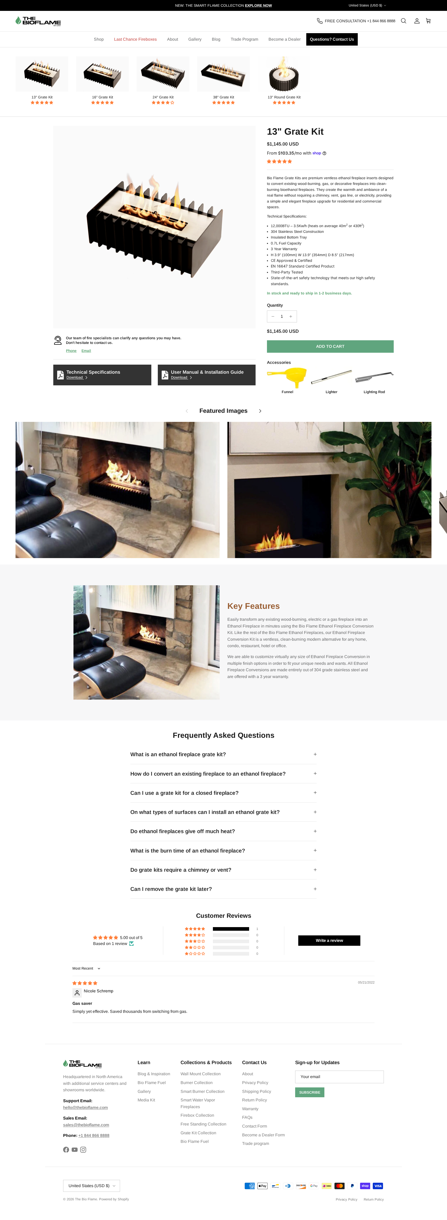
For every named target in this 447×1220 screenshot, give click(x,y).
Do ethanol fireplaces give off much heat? (182, 831)
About (172, 39)
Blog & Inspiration (154, 1074)
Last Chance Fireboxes (135, 39)
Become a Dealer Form (263, 1135)
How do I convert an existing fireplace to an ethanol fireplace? (208, 774)
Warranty (250, 1109)
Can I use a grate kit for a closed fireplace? (184, 793)
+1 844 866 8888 (93, 1135)
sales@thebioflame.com (86, 1125)
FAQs (247, 1117)
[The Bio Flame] (38, 21)
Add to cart (330, 346)
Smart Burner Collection (203, 1091)
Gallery (195, 39)
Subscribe (309, 1092)
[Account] (416, 21)
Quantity (275, 305)
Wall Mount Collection (201, 1074)
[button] (42, 102)
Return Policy (254, 1100)
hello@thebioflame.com (85, 1107)
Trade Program (244, 39)
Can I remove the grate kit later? (171, 889)
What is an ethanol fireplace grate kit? (178, 754)
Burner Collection (197, 1082)
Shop (99, 39)
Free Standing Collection (203, 1124)
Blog (216, 39)
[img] (84, 983)
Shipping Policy (256, 1091)
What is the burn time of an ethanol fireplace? (187, 851)
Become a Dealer (285, 39)
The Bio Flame (86, 1199)
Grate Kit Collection (198, 1133)
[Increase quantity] (292, 316)
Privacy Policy (255, 1082)
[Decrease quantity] (271, 316)
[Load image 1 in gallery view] (154, 227)
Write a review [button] (329, 940)
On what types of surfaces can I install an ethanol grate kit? (205, 812)
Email (86, 351)
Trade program (255, 1143)
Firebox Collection (197, 1115)
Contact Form (254, 1126)
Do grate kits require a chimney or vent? (180, 870)
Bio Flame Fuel (152, 1082)
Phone (71, 351)
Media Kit (146, 1100)
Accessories (279, 362)
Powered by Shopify (114, 1199)
